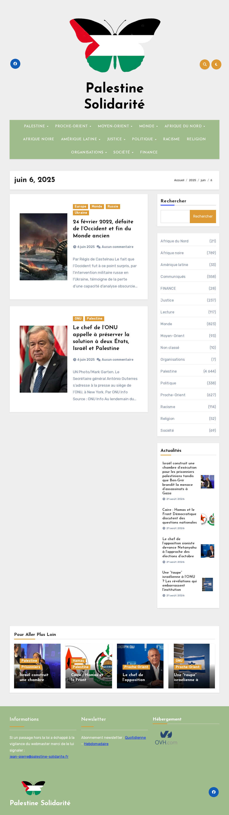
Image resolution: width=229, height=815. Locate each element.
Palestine (94, 319)
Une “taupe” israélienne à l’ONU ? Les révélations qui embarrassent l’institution (179, 581)
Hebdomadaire (96, 744)
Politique (168, 383)
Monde (97, 206)
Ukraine (81, 213)
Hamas (78, 661)
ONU (78, 319)
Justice (167, 300)
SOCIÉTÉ (122, 152)
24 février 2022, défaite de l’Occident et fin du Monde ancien (103, 229)
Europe (80, 206)
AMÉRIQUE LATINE (79, 139)
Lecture (167, 312)
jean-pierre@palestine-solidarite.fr (39, 756)
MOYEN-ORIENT (114, 126)
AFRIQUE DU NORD (184, 126)
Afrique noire (172, 253)
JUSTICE (115, 139)
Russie (113, 206)
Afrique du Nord (175, 241)
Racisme (168, 407)
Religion (167, 419)
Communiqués (173, 276)
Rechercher (174, 201)
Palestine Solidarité (40, 803)
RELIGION (196, 139)
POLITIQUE (143, 139)
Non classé (170, 348)
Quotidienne (135, 737)
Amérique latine (174, 265)
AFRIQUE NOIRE (38, 139)
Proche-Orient (173, 395)
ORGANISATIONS (88, 152)
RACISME (171, 139)
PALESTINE (35, 126)
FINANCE (149, 152)
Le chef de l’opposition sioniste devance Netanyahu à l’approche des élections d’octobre (179, 547)
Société (167, 430)
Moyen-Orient (172, 336)
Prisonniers (30, 667)
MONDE (147, 126)
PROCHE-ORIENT (72, 126)
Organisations (173, 359)
